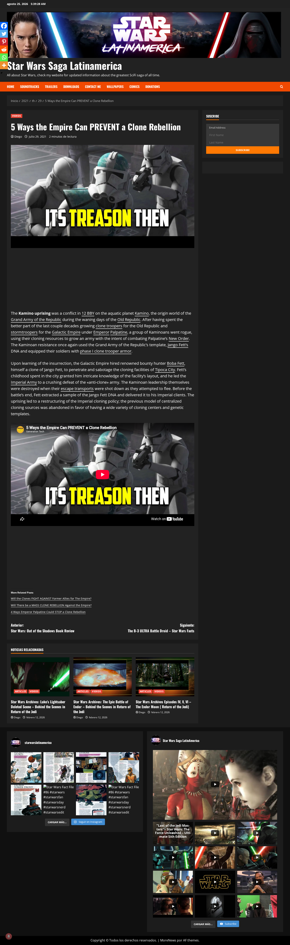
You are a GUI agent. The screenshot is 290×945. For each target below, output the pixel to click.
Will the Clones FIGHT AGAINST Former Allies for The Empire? (51, 598)
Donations (152, 86)
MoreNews (168, 940)
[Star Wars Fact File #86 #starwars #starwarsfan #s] (26, 767)
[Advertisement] (102, 282)
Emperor (101, 332)
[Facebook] (4, 26)
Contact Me (93, 86)
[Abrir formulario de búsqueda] (281, 86)
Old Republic (128, 319)
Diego (18, 136)
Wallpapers (115, 86)
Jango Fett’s (178, 344)
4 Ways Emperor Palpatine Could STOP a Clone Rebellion (48, 612)
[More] (4, 65)
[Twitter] (4, 34)
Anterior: (42, 627)
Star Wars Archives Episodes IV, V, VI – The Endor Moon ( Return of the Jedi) (163, 704)
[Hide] (1, 73)
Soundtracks (29, 86)
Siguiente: (161, 627)
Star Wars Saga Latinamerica (64, 65)
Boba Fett (175, 363)
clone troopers (109, 325)
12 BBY (88, 313)
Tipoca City (165, 369)
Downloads (71, 86)
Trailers (51, 86)
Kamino (142, 313)
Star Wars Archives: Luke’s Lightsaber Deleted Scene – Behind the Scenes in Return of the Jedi (38, 706)
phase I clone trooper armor (105, 351)
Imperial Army (24, 382)
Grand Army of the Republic (36, 319)
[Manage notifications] (9, 936)
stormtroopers (24, 332)
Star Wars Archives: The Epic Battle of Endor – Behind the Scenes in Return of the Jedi (102, 706)
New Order (179, 338)
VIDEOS (16, 116)
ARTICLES (20, 691)
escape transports (77, 388)
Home (10, 86)
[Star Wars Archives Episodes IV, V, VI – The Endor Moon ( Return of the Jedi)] (165, 676)
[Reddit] (4, 49)
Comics (134, 86)
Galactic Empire (66, 332)
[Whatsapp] (4, 57)
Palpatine (118, 332)
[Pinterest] (4, 42)
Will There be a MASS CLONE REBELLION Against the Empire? (51, 605)
